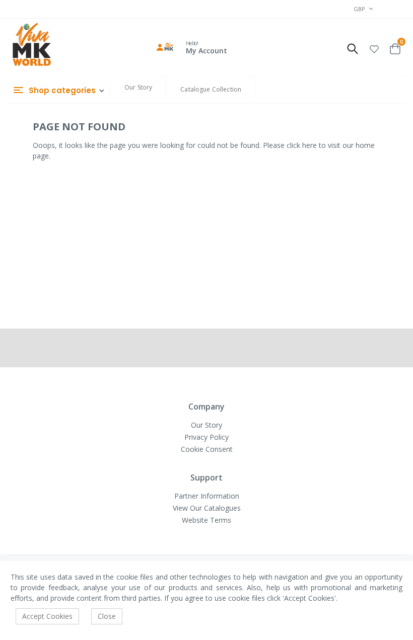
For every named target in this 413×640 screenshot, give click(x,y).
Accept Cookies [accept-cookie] (47, 616)
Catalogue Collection (210, 89)
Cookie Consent (207, 449)
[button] (374, 47)
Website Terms (206, 520)
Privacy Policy (206, 437)
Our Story (138, 87)
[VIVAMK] (31, 46)
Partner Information (206, 496)
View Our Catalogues (207, 508)
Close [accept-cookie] (107, 616)
